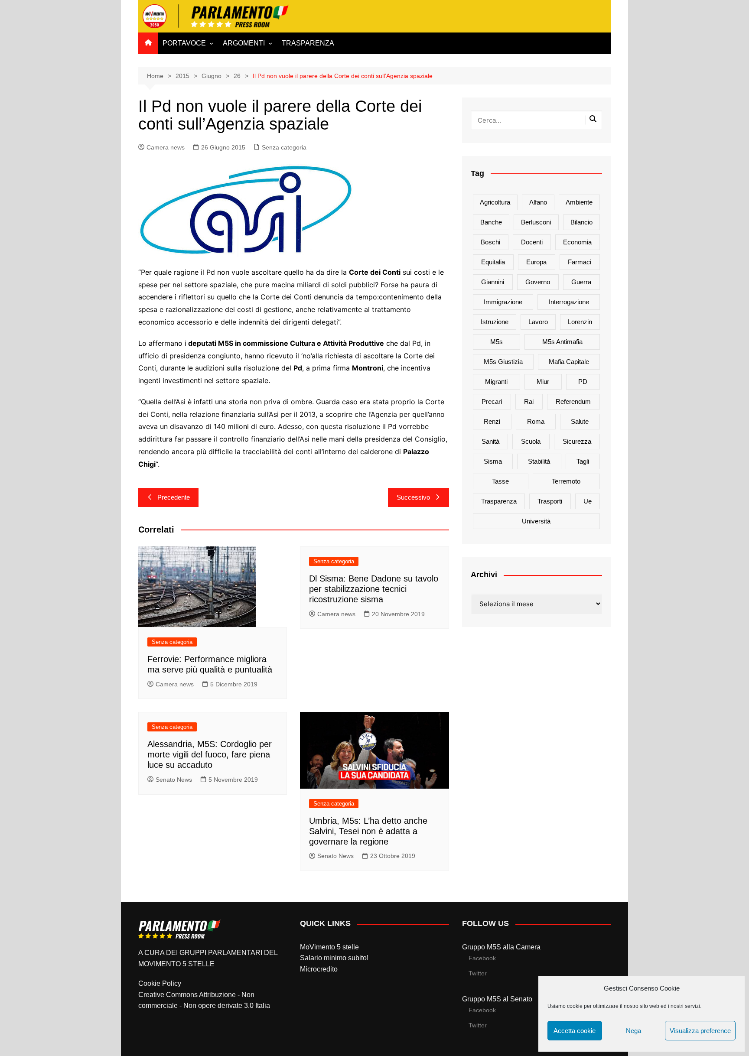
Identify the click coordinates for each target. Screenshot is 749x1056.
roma (535, 421)
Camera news (166, 147)
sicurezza (577, 441)
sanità (490, 441)
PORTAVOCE (184, 43)
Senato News (174, 779)
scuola (531, 441)
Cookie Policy (159, 983)
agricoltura (495, 202)
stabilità (539, 461)
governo (537, 282)
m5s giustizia (503, 361)
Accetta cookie (575, 1030)
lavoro (538, 321)
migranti (496, 381)
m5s (496, 341)
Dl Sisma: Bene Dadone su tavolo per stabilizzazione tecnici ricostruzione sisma (373, 589)
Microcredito (319, 969)
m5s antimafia (562, 341)
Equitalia (493, 262)
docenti (532, 242)
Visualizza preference (700, 1030)
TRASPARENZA (308, 43)
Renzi (492, 421)
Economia (577, 242)
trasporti (549, 501)
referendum (573, 401)
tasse (500, 481)
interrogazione (569, 301)
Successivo (413, 497)
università (536, 521)
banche (491, 222)
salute (580, 421)
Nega (633, 1030)
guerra (581, 282)
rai (529, 401)
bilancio (581, 222)
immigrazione (503, 301)
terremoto (566, 481)
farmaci (579, 262)
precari (492, 401)
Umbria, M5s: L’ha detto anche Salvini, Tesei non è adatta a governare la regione (368, 831)
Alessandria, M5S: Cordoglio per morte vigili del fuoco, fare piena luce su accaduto (209, 754)
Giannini (492, 282)
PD (582, 381)
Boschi (490, 242)
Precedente (173, 497)
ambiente (579, 202)
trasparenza (499, 501)
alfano (538, 202)
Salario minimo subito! (334, 958)
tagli (582, 461)
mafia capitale (569, 361)
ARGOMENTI (244, 43)
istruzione (494, 321)
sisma (493, 461)
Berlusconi (536, 222)
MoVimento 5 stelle (329, 947)
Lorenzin (580, 321)
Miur (543, 381)
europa (536, 262)
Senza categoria (284, 147)
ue (587, 501)
